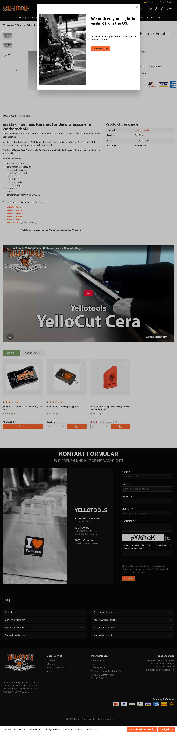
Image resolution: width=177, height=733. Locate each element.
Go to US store (100, 48)
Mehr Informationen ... (89, 729)
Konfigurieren (166, 729)
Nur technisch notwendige (142, 729)
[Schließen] (137, 7)
